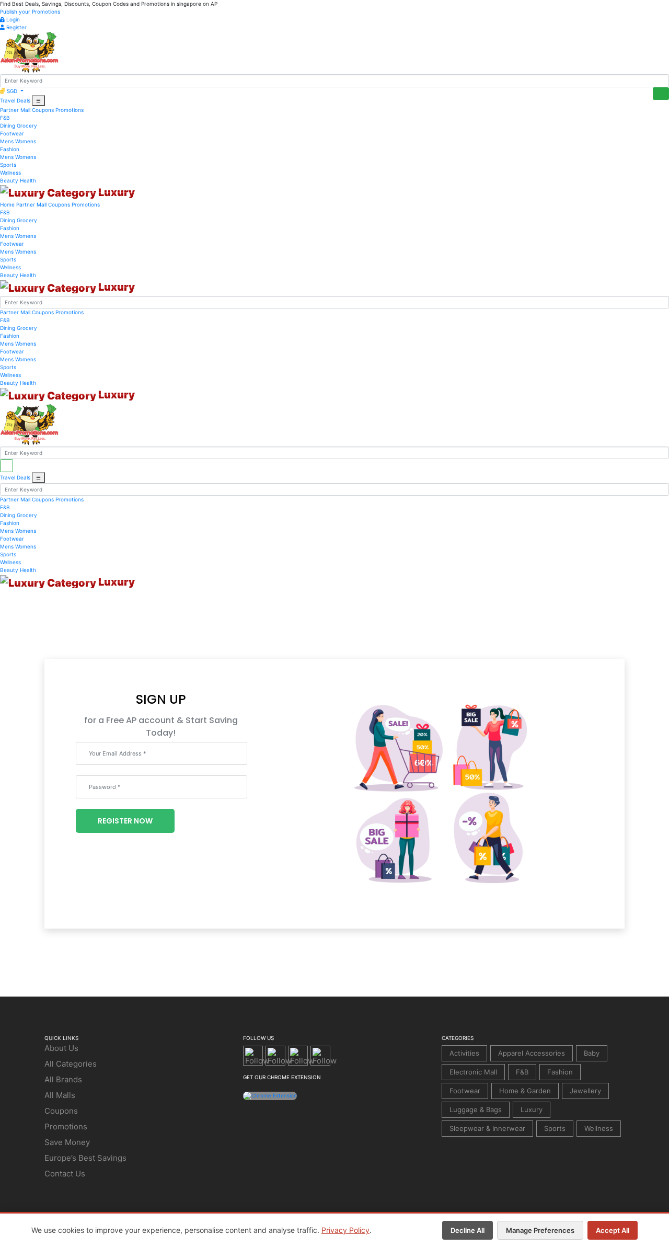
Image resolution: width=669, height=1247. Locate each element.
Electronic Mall (473, 1072)
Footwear (12, 133)
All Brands (63, 1079)
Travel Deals (15, 100)
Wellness (10, 172)
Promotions (69, 110)
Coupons (43, 110)
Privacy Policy (345, 1230)
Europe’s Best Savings (85, 1158)
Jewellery (585, 1090)
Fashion (9, 149)
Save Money (67, 1142)
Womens (25, 141)
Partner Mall (15, 110)
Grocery (27, 125)
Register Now (125, 821)
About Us (61, 1048)
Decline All (468, 1230)
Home (7, 204)
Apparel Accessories (531, 1053)
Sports (8, 165)
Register (16, 27)
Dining (7, 125)
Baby (591, 1053)
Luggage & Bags (475, 1109)
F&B (5, 118)
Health (28, 180)
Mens (7, 141)
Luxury (532, 1109)
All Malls (59, 1095)
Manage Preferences (540, 1230)
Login (12, 19)
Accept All (612, 1230)
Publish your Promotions (30, 11)
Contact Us (64, 1174)
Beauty (9, 180)
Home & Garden (525, 1090)
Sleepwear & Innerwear (487, 1128)
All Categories (70, 1064)
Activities (464, 1053)
